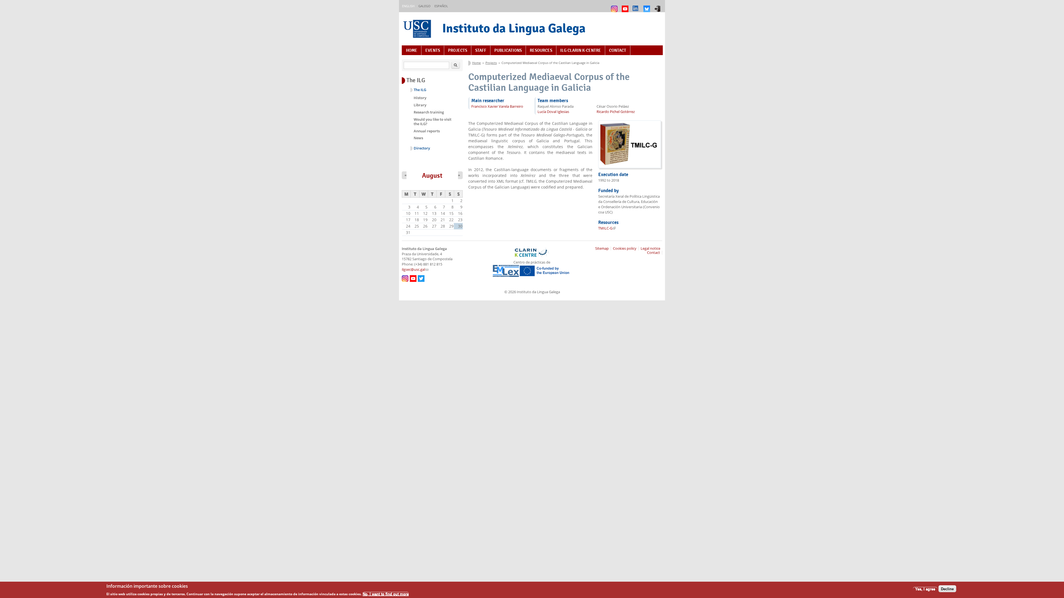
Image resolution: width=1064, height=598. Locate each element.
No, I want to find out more (386, 594)
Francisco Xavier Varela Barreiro (497, 106)
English (408, 6)
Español (441, 6)
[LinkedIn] (637, 6)
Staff (480, 50)
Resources (541, 50)
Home (411, 50)
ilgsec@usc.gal (415, 269)
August (432, 175)
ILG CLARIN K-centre (580, 50)
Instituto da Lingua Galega (513, 28)
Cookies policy (624, 248)
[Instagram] (615, 6)
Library (420, 104)
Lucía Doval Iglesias (553, 111)
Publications (508, 50)
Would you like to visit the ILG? (432, 121)
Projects (457, 50)
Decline (947, 589)
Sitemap (602, 248)
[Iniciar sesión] (658, 6)
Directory (422, 148)
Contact (617, 50)
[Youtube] (626, 6)
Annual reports (427, 130)
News (418, 137)
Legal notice (650, 248)
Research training (429, 112)
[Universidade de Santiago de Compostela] (418, 29)
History (420, 97)
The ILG (420, 89)
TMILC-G (607, 228)
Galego (424, 6)
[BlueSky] (647, 6)
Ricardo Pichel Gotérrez (616, 111)
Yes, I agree (925, 589)
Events (432, 50)
